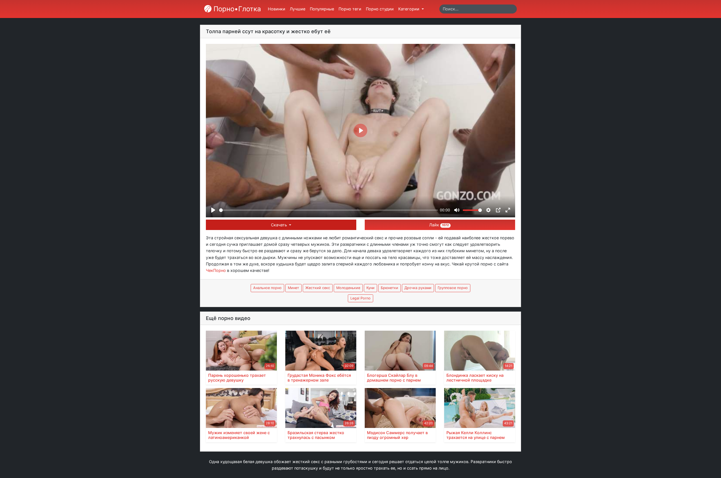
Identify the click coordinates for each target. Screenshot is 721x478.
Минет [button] (293, 288)
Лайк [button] (439, 224)
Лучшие (297, 8)
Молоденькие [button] (348, 288)
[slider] (328, 210)
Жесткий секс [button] (317, 288)
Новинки (276, 8)
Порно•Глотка (236, 9)
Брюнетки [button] (389, 288)
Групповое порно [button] (453, 288)
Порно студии (380, 8)
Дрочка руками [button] (417, 288)
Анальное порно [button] (267, 288)
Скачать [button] (279, 224)
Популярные (322, 8)
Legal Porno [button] (360, 298)
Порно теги (350, 8)
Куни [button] (370, 288)
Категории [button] (409, 8)
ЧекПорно (216, 270)
